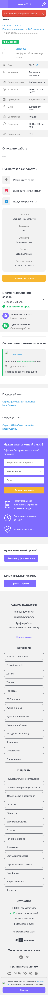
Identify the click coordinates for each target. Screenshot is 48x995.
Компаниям (12, 847)
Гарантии (11, 804)
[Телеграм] (27, 957)
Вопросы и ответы (16, 881)
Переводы (12, 690)
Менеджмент (13, 750)
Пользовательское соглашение (23, 778)
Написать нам (24, 636)
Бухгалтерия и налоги (18, 716)
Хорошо (24, 990)
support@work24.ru (24, 616)
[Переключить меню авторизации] (44, 4)
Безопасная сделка (16, 821)
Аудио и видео (14, 707)
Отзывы (11, 830)
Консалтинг (12, 742)
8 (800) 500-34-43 (24, 611)
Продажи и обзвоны (17, 725)
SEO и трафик (14, 699)
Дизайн (10, 673)
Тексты (10, 682)
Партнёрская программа (19, 864)
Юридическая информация (21, 795)
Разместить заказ (24, 278)
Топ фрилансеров (16, 838)
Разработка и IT (15, 665)
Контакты (11, 890)
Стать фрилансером (17, 855)
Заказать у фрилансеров (21, 558)
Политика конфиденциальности (23, 787)
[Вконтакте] (21, 957)
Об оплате (12, 813)
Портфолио (13, 873)
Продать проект (20, 583)
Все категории (14, 759)
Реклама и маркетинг (17, 656)
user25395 (21, 48)
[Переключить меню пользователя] (4, 4)
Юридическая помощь (18, 733)
